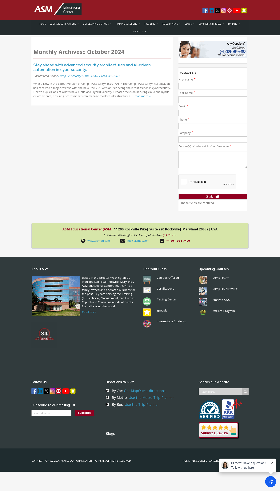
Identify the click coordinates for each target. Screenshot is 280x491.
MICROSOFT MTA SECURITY (102, 76)
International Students (171, 321)
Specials (162, 310)
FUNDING (232, 24)
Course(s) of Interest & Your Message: (204, 146)
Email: (183, 106)
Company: (185, 133)
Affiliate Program (224, 311)
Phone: (183, 119)
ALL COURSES (199, 460)
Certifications (165, 288)
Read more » (142, 96)
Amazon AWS (221, 300)
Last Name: (186, 93)
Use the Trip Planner (142, 404)
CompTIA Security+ (70, 76)
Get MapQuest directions (145, 390)
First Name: (186, 79)
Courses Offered (168, 277)
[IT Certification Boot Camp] (56, 7)
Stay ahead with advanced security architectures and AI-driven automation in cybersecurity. (92, 67)
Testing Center (167, 299)
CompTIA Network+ (226, 289)
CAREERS (214, 460)
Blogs (110, 433)
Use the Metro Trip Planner (151, 397)
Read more (89, 312)
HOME (42, 24)
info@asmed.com (138, 240)
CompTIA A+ (221, 277)
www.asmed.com (98, 240)
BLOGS (188, 24)
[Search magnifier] (245, 391)
